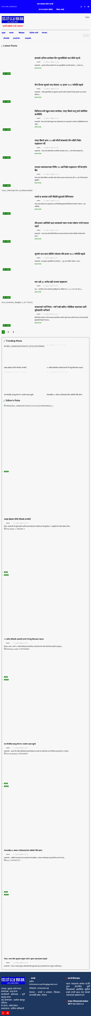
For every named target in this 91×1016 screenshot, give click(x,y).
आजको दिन (16, 38)
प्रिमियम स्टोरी (34, 33)
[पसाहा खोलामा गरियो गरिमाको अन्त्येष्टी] (24, 355)
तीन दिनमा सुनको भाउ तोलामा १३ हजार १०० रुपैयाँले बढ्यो (59, 84)
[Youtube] (88, 6)
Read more (38, 68)
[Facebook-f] (84, 6)
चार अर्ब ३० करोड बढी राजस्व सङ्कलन (51, 281)
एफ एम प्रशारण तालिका (46, 9)
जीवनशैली (6, 38)
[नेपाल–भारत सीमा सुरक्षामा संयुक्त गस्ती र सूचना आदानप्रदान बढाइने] (45, 874)
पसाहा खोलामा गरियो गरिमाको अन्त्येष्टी (15, 368)
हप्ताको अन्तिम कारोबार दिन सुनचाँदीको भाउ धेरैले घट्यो (57, 58)
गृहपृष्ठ (3, 33)
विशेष (6, 572)
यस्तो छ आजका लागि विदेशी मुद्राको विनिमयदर (54, 196)
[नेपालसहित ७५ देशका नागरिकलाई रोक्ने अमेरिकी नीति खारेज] (67, 382)
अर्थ (4, 73)
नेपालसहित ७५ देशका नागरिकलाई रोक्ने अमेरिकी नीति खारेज (64, 395)
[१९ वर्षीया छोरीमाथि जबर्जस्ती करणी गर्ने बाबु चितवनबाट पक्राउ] (67, 355)
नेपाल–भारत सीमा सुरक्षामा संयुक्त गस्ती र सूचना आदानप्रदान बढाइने (25, 959)
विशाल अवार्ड (60, 9)
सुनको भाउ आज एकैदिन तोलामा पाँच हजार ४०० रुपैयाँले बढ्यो (60, 253)
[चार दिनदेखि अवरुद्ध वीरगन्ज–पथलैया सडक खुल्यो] (24, 382)
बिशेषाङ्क (21, 33)
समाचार (11, 33)
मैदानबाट (44, 33)
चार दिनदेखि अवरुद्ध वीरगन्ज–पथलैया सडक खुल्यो (18, 395)
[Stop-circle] (81, 6)
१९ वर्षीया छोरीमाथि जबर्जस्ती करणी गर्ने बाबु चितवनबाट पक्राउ (65, 368)
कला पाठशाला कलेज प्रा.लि (45, 4)
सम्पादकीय (28, 38)
